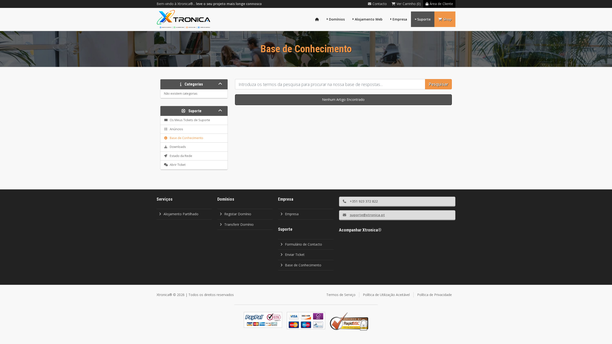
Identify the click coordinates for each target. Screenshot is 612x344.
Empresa (400, 19)
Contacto (379, 3)
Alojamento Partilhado (181, 214)
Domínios (337, 19)
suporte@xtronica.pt (367, 215)
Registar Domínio (237, 214)
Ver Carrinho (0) (409, 3)
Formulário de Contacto (303, 244)
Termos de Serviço (340, 294)
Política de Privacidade (434, 294)
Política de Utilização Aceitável (386, 294)
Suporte (424, 19)
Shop (447, 19)
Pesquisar (438, 84)
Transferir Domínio (239, 224)
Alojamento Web (368, 19)
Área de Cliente (441, 3)
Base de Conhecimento (303, 265)
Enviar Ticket (295, 254)
